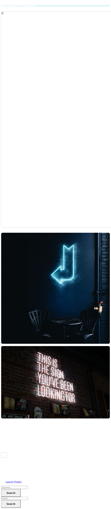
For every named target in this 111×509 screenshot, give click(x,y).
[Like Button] (4, 455)
